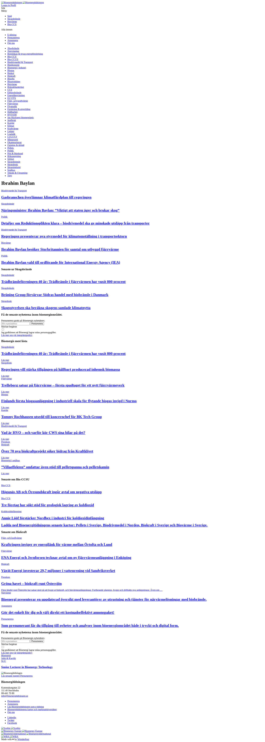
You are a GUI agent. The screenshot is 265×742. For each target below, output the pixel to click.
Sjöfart (10, 159)
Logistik (11, 134)
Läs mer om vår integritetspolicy (16, 335)
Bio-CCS (11, 24)
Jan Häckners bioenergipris (20, 117)
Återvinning (13, 51)
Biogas (10, 70)
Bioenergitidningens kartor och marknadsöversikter (32, 709)
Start (9, 16)
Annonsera (12, 40)
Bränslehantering (15, 87)
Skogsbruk (12, 164)
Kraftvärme (12, 128)
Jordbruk (11, 120)
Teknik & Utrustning (17, 173)
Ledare (10, 131)
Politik (10, 150)
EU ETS (11, 98)
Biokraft (11, 76)
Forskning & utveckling (18, 109)
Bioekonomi (13, 65)
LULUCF (12, 137)
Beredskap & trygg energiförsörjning (25, 54)
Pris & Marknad (15, 153)
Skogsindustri (14, 167)
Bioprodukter (13, 81)
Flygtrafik (12, 106)
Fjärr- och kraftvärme (17, 101)
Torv (9, 175)
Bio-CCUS (12, 59)
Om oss (11, 43)
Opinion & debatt (15, 145)
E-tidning (11, 35)
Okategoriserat (14, 142)
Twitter (10, 720)
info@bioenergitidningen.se (14, 696)
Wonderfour (23, 739)
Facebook (12, 723)
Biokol (10, 73)
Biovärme (12, 21)
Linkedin (11, 717)
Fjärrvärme (12, 103)
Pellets (10, 148)
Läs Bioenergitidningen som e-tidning (25, 706)
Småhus (11, 170)
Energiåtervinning (16, 95)
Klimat (10, 126)
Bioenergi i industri (16, 67)
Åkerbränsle (13, 48)
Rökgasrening (14, 156)
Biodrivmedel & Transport (20, 62)
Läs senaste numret (10, 676)
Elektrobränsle (14, 92)
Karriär (10, 123)
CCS (9, 90)
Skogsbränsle (13, 19)
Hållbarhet (12, 112)
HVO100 (12, 114)
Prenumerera (13, 37)
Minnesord (12, 139)
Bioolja (10, 78)
